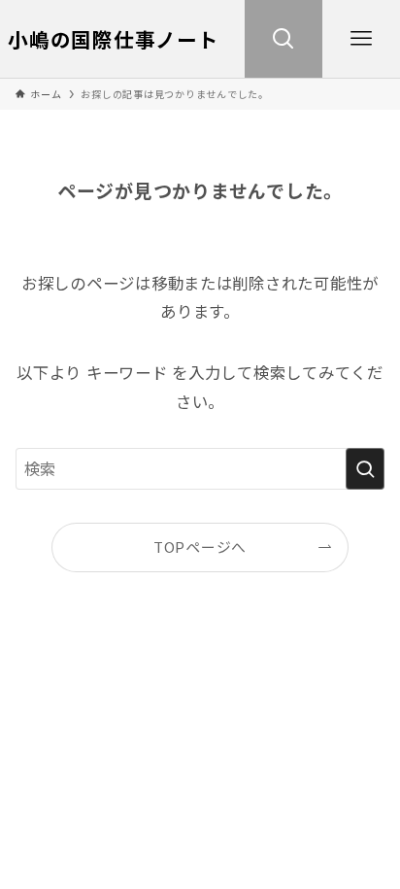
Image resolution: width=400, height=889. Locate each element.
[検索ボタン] (283, 39)
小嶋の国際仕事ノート (113, 39)
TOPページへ (200, 546)
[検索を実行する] (365, 469)
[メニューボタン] (361, 39)
